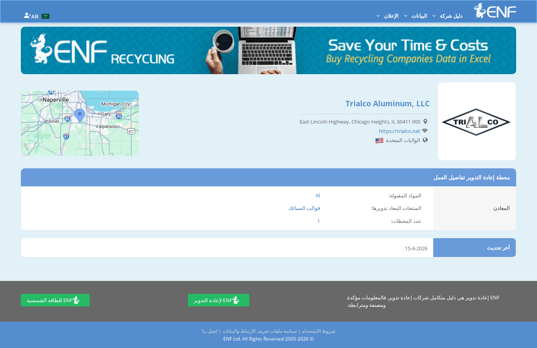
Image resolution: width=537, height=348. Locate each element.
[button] (41, 16)
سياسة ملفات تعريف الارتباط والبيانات (260, 331)
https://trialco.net (399, 131)
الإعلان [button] (391, 16)
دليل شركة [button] (451, 16)
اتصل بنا (209, 331)
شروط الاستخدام (318, 331)
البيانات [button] (418, 16)
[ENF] (495, 10)
